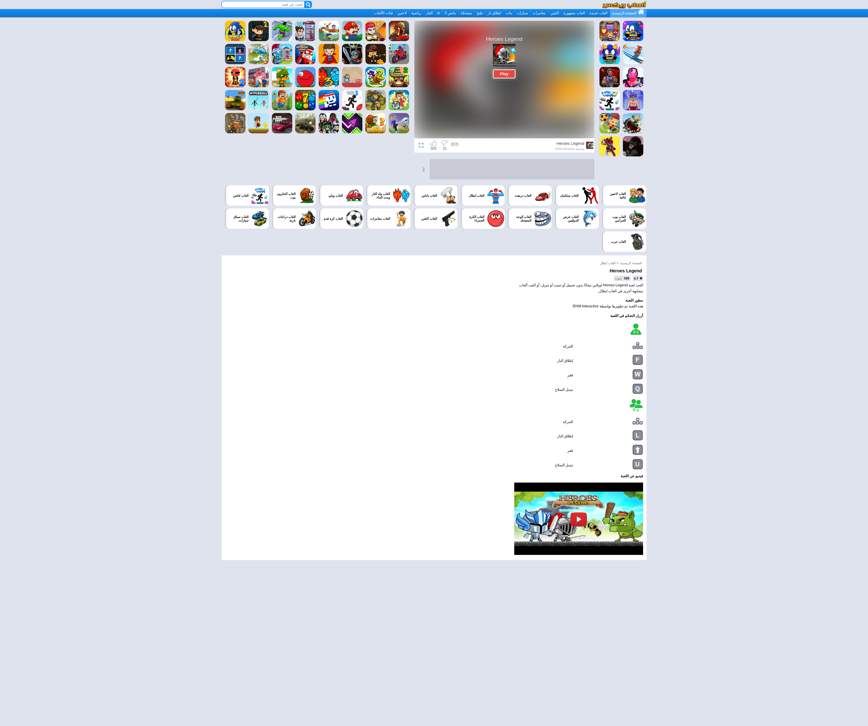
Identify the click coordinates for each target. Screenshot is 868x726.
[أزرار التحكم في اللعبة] (455, 146)
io (438, 13)
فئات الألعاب (383, 13)
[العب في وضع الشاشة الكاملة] (422, 146)
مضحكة (466, 13)
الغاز (429, 13)
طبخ (480, 13)
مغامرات (539, 13)
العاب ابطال (608, 263)
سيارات (522, 13)
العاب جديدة (598, 13)
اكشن (554, 13)
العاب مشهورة (574, 13)
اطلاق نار (494, 13)
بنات (509, 13)
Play (504, 74)
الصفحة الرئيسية (624, 13)
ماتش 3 (450, 13)
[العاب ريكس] (624, 4)
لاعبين (402, 13)
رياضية (416, 13)
